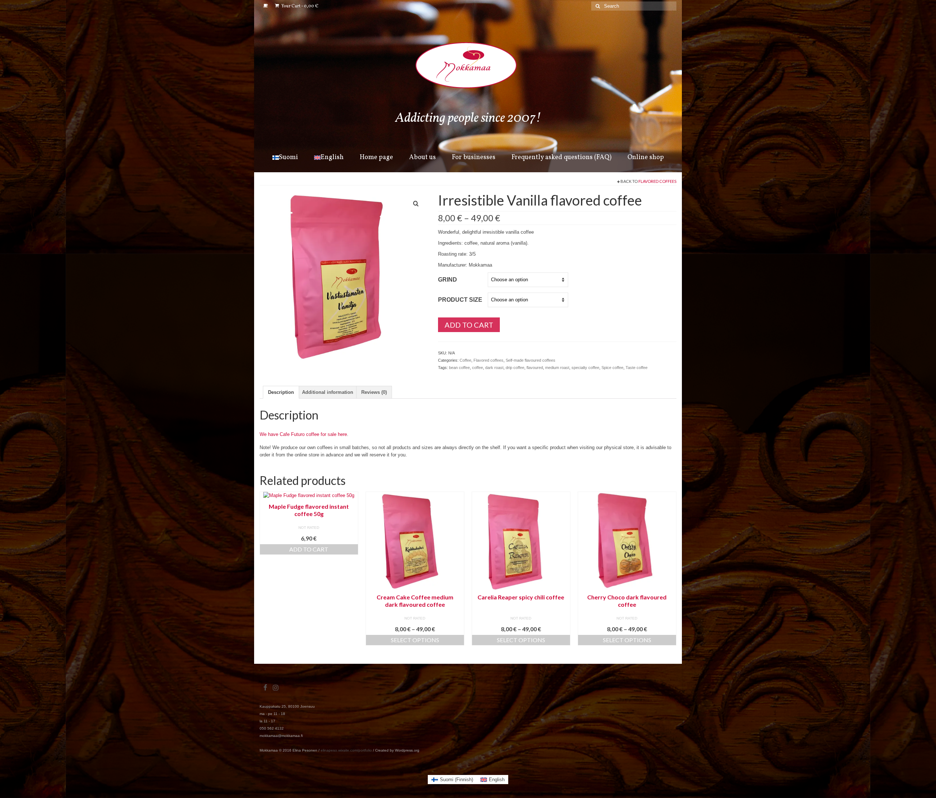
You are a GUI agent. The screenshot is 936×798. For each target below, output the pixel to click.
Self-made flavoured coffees (530, 360)
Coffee (465, 360)
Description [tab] (281, 392)
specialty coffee (585, 367)
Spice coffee (612, 367)
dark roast (494, 367)
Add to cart (469, 324)
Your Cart (299, 6)
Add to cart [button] (308, 549)
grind (447, 279)
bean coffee (459, 367)
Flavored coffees (657, 181)
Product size (460, 300)
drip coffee (515, 367)
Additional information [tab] (327, 392)
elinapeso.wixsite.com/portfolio (346, 750)
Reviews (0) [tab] (374, 392)
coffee (477, 367)
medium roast (557, 367)
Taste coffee (637, 367)
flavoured (534, 367)
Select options (415, 639)
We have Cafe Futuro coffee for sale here (303, 434)
